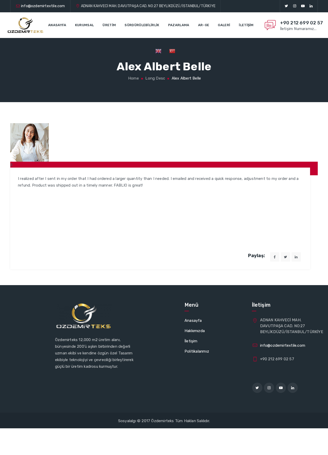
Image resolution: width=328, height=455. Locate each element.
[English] (158, 51)
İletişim (246, 25)
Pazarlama (178, 25)
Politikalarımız (196, 351)
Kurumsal (84, 25)
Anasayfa (57, 25)
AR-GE (203, 25)
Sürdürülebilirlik (142, 25)
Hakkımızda (194, 330)
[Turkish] (172, 51)
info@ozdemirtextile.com (43, 6)
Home (133, 78)
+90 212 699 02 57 (301, 23)
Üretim (109, 25)
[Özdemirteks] (25, 25)
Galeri (224, 25)
